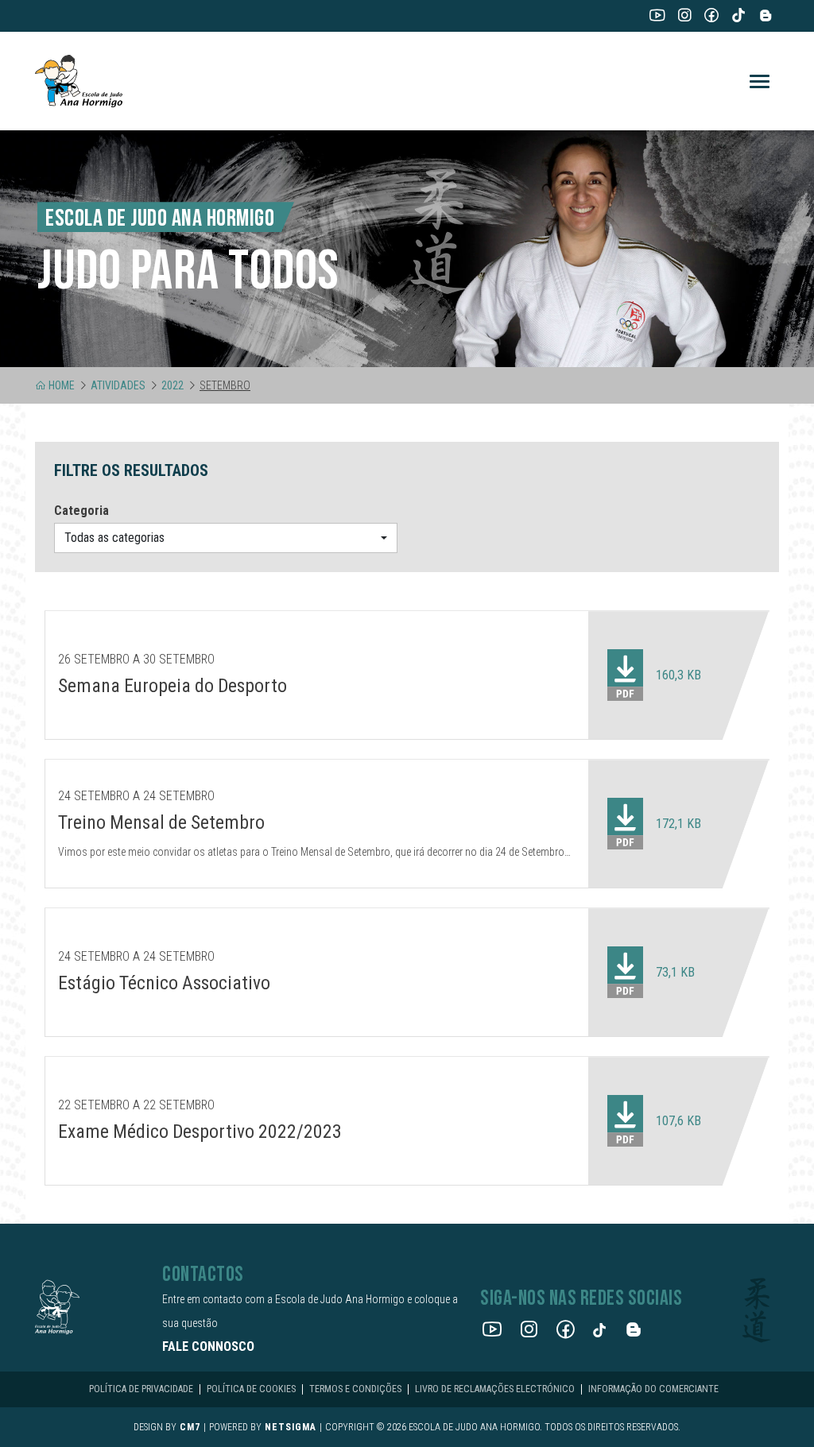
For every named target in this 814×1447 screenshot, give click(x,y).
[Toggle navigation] (759, 81)
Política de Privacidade (141, 1389)
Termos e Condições (355, 1389)
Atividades (118, 385)
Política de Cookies (251, 1389)
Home (61, 385)
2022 (172, 385)
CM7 (190, 1427)
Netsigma (290, 1427)
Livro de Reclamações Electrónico (495, 1389)
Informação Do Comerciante (653, 1389)
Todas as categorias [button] (114, 537)
